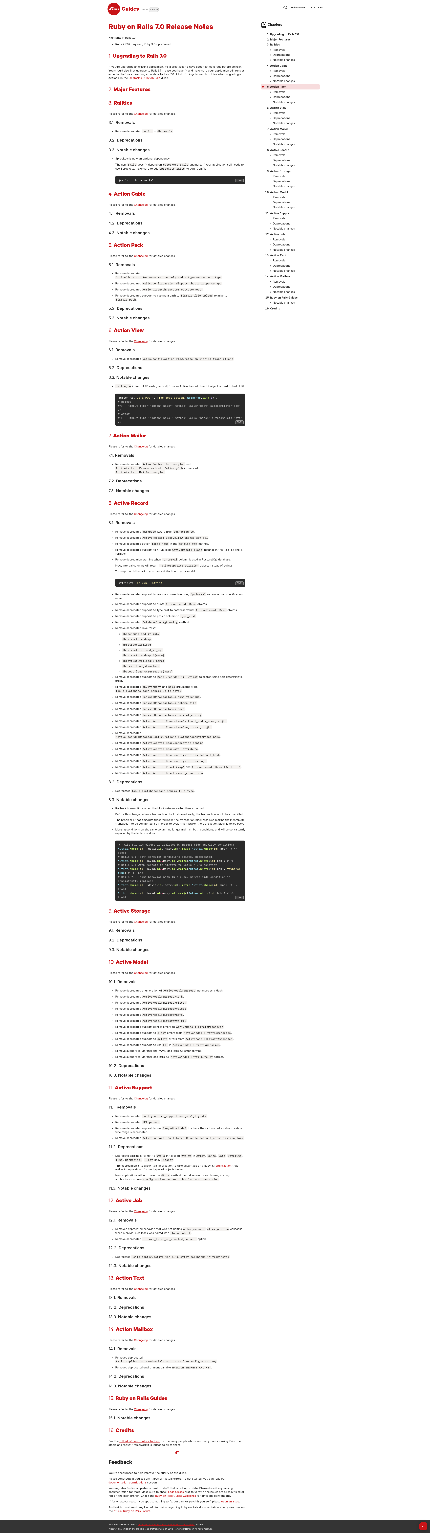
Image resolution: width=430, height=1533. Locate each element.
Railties (275, 44)
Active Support (280, 213)
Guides (130, 8)
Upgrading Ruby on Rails (144, 78)
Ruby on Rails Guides (284, 297)
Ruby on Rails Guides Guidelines (175, 1495)
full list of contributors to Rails (139, 1441)
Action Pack (278, 86)
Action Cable (278, 65)
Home (285, 7)
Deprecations (281, 54)
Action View (278, 107)
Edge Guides (176, 1492)
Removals (279, 49)
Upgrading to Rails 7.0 (284, 34)
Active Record (279, 150)
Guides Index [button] (298, 7)
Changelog (141, 113)
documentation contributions (127, 1482)
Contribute (317, 7)
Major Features (280, 39)
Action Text (278, 255)
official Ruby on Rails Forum (132, 1511)
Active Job (277, 234)
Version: (145, 9)
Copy (239, 180)
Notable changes (284, 59)
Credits (275, 308)
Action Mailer (279, 129)
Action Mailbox (280, 276)
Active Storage (280, 171)
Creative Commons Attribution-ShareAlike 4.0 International (166, 1524)
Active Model (279, 192)
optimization (223, 1165)
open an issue (230, 1501)
